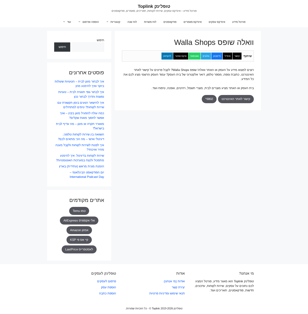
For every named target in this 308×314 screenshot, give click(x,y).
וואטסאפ (194, 56)
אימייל (227, 56)
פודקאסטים (169, 21)
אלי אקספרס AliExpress (79, 220)
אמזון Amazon (79, 230)
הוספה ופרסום (91, 21)
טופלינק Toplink (154, 6)
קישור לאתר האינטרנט (236, 99)
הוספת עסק (108, 287)
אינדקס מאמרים (193, 21)
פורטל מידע (238, 21)
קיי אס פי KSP (79, 239)
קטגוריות (115, 21)
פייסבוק (217, 56)
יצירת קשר (178, 287)
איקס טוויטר (180, 56)
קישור (237, 56)
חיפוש (100, 40)
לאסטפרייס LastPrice (79, 249)
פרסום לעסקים (106, 281)
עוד (69, 21)
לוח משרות (150, 21)
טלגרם (206, 56)
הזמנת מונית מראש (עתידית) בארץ (81, 166)
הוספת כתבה (107, 293)
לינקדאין (167, 56)
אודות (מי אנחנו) (174, 281)
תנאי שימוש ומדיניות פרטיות (167, 293)
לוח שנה (132, 21)
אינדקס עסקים (217, 21)
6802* (209, 99)
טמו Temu (79, 211)
